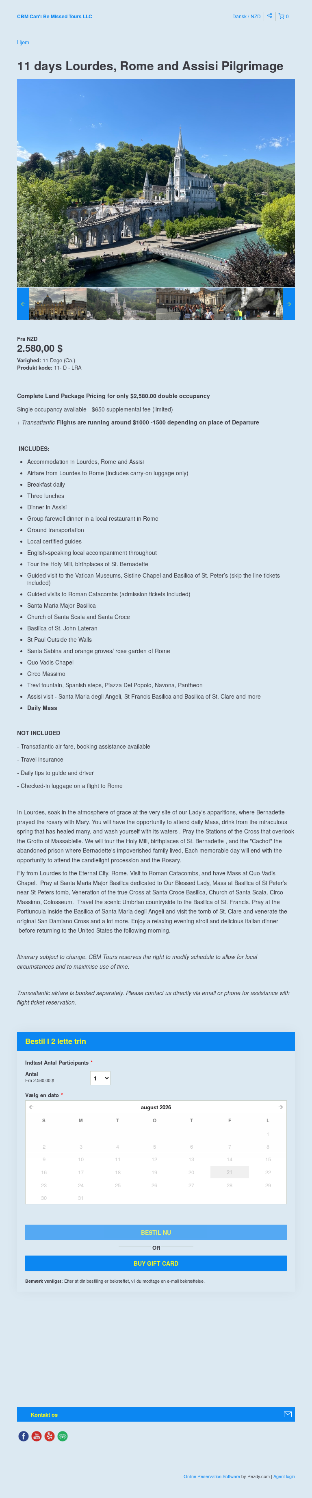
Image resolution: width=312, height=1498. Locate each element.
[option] (52, 304)
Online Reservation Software (212, 1476)
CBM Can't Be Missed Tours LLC (54, 16)
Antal (39, 1076)
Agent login (284, 1476)
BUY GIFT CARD (156, 1263)
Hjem (23, 42)
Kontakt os (44, 1414)
